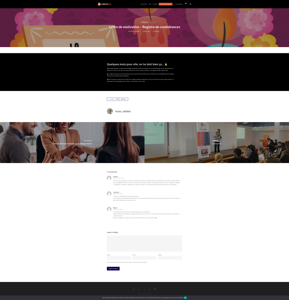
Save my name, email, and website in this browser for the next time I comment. (127, 262)
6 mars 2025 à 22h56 (117, 193)
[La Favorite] (216, 142)
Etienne (115, 176)
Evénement (144, 22)
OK (185, 297)
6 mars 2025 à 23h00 (117, 209)
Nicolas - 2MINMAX (134, 31)
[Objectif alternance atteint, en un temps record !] (72, 142)
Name (109, 255)
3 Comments (156, 31)
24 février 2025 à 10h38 (118, 178)
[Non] (287, 297)
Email (134, 255)
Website (160, 255)
